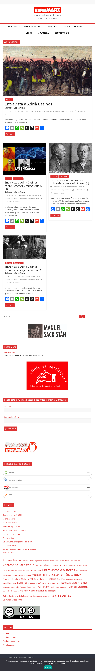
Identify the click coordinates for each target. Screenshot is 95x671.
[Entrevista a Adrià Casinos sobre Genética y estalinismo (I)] (24, 237)
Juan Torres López (8, 587)
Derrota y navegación (11, 534)
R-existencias (8, 538)
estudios (7, 575)
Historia (8, 99)
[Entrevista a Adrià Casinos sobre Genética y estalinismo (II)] (70, 144)
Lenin (52, 587)
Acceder (6, 633)
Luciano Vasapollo (61, 587)
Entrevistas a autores (37, 111)
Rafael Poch (46, 596)
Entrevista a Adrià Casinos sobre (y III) (23, 186)
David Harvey (83, 565)
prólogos (52, 590)
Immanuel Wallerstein (74, 579)
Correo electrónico (12, 417)
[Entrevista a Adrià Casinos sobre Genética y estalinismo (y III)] (24, 144)
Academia (65, 27)
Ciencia (8, 179)
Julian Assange (21, 587)
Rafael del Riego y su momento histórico (59, 111)
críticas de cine (73, 565)
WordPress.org (9, 645)
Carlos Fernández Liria (72, 561)
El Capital (37, 570)
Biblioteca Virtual (32, 27)
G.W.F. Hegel (26, 578)
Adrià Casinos (24, 111)
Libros (29, 33)
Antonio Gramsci (12, 560)
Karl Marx (43, 586)
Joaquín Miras (8, 552)
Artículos (12, 27)
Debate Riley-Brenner (10, 570)
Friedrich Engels (10, 579)
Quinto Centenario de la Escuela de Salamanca (22, 596)
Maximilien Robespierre (11, 591)
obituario (25, 590)
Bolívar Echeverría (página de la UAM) (18, 542)
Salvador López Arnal (11, 526)
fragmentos (38, 574)
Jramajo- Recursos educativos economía (19, 549)
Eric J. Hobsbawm (81, 570)
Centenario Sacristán (17, 565)
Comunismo (18, 179)
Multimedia (43, 33)
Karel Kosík (31, 587)
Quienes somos (9, 352)
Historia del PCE (56, 578)
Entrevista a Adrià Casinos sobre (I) (23, 268)
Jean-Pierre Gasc (33, 198)
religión (54, 596)
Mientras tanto (9, 519)
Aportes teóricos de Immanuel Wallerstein (49, 561)
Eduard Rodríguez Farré (25, 570)
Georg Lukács (40, 579)
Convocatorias (62, 33)
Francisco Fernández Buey (63, 575)
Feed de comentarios (11, 641)
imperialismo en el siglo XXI (13, 583)
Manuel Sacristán (78, 586)
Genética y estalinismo (19, 198)
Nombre (7, 406)
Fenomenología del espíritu (21, 575)
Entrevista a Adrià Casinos (28, 104)
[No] (92, 664)
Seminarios (50, 27)
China (35, 565)
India (26, 582)
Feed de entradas (10, 637)
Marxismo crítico (10, 522)
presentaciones (39, 590)
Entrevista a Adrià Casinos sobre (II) (69, 181)
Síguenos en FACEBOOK (13, 515)
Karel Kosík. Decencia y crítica (15, 530)
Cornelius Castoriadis (59, 565)
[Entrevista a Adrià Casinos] (47, 47)
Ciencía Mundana (10, 545)
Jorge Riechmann (54, 583)
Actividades (79, 27)
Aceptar (48, 667)
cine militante (44, 565)
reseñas (64, 595)
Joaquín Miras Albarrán (38, 583)
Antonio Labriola (28, 561)
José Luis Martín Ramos (74, 582)
